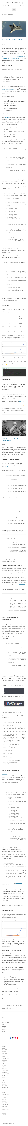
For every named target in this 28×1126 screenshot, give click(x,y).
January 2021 (4, 1053)
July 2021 (3, 1048)
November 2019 (5, 1073)
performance (19, 1007)
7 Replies (3, 444)
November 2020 (5, 1055)
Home (3, 1021)
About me (4, 1026)
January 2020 (4, 1072)
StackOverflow (19, 883)
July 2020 (3, 1061)
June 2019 (4, 1080)
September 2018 (5, 1094)
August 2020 (4, 1060)
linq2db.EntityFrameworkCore (9, 89)
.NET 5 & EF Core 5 (5, 1022)
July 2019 (3, 1078)
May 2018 (4, 1099)
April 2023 (4, 1046)
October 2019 (4, 1075)
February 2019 (5, 1087)
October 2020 (4, 1056)
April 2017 (4, 1114)
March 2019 (4, 1085)
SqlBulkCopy (20, 410)
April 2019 (4, 1084)
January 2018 (4, 1106)
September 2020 (5, 1058)
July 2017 (3, 1111)
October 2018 (4, 1092)
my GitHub (21, 401)
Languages (4, 1033)
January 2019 (4, 1089)
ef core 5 (11, 410)
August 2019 (4, 1077)
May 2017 (4, 1113)
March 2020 (4, 1068)
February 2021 (5, 1051)
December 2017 (5, 1108)
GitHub (6, 466)
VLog (3, 1024)
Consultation (4, 1027)
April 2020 (4, 1066)
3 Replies (3, 44)
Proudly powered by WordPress (8, 1123)
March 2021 (4, 1049)
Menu (14, 9)
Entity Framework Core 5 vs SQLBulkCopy (11, 440)
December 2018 (5, 1090)
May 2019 (4, 1082)
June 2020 (4, 1063)
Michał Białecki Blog (14, 3)
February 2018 (5, 1104)
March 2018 (4, 1102)
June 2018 (4, 1097)
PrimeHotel (7, 117)
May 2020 (4, 1065)
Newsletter (4, 1029)
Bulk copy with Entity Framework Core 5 (12, 40)
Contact (3, 1031)
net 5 (15, 1007)
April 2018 (4, 1101)
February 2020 (5, 1070)
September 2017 (5, 1109)
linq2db (15, 410)
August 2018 (4, 1096)
